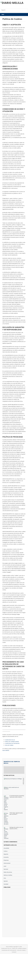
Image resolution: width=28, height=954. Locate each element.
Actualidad (6, 848)
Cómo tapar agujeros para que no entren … (16, 813)
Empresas (6, 860)
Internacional (7, 863)
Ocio (5, 878)
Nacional (6, 869)
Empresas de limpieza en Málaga (23, 781)
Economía (6, 857)
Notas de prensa (8, 872)
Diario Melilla (5, 750)
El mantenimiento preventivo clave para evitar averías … (17, 796)
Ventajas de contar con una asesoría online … (16, 828)
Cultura (5, 851)
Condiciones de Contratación (12, 743)
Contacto (14, 952)
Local (5, 866)
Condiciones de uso (10, 739)
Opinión (6, 881)
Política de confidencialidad (12, 741)
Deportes (6, 854)
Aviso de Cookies (9, 745)
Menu (3, 14)
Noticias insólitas (8, 875)
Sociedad (6, 884)
